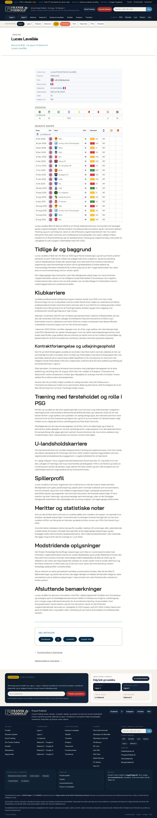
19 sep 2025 (41, 193)
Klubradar (46, 776)
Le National (41, 738)
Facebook (45, 639)
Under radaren (34, 776)
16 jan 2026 (41, 152)
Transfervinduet (13, 781)
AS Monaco (97, 742)
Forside (129, 2)
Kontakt (7, 746)
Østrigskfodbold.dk (127, 762)
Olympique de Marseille (101, 734)
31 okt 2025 (41, 175)
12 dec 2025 (41, 157)
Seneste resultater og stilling (85, 2)
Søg (148, 9)
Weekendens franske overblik (17, 776)
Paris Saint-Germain (100, 730)
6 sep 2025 (41, 201)
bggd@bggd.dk (132, 775)
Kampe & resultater (57, 17)
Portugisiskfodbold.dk (128, 755)
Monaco (142, 17)
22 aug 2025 (41, 210)
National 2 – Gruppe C (45, 750)
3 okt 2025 (40, 184)
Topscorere (83, 24)
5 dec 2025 (41, 161)
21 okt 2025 (41, 179)
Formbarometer (70, 750)
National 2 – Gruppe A (45, 742)
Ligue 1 (11, 17)
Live (56, 24)
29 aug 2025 (41, 206)
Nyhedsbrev (148, 2)
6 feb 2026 (40, 139)
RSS (149, 711)
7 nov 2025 (41, 170)
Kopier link (86, 639)
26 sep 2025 (41, 188)
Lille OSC (96, 750)
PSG (120, 17)
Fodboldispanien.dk (127, 751)
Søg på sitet (9, 754)
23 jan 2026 (41, 148)
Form (74, 24)
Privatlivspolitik (138, 2)
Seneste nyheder (11, 734)
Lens (149, 17)
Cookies (62, 779)
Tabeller (70, 17)
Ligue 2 (23, 17)
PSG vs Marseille (25, 2)
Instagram (129, 711)
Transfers (89, 17)
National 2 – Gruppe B (45, 746)
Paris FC (96, 766)
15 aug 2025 (41, 215)
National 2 (43, 17)
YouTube (140, 711)
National (33, 17)
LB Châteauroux (62, 80)
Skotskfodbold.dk (127, 759)
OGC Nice (96, 754)
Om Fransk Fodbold (12, 742)
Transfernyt (65, 24)
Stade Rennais (98, 758)
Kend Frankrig (89, 9)
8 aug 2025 (41, 219)
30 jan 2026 (41, 143)
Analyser (79, 17)
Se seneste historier (141, 678)
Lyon (135, 17)
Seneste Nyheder (105, 9)
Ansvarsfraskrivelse (66, 783)
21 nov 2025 (41, 166)
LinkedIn (70, 639)
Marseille (128, 17)
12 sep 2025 (41, 197)
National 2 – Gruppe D (45, 754)
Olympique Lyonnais (100, 738)
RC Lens (96, 746)
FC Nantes (97, 762)
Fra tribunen (25, 781)
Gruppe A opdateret (111, 2)
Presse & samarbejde (67, 787)
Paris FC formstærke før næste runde (54, 2)
